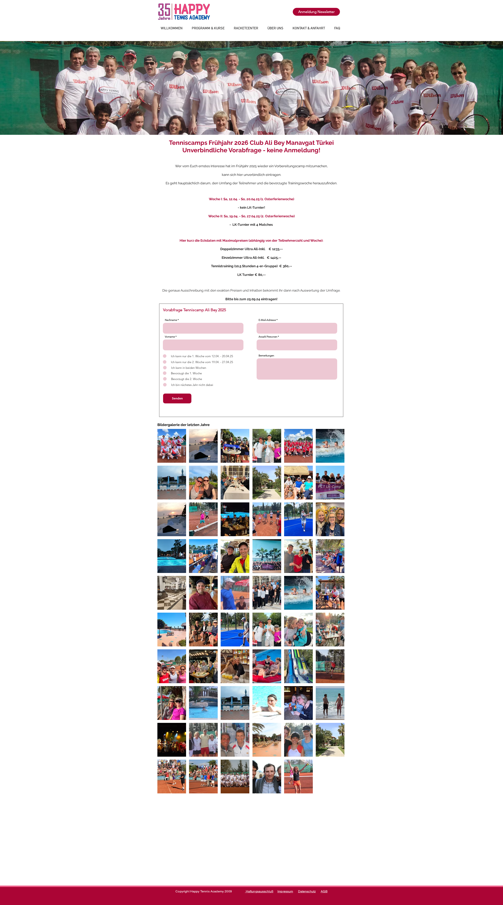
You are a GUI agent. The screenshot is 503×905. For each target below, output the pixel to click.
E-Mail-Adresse (267, 320)
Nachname (171, 320)
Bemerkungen (266, 355)
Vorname (170, 336)
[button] (171, 446)
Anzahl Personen (268, 336)
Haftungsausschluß (259, 891)
